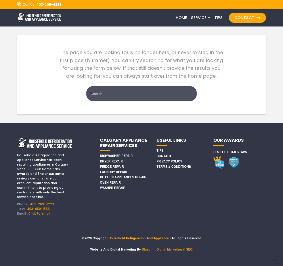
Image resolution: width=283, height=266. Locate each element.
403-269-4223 (42, 204)
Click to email (39, 213)
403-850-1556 (38, 209)
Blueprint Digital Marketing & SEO (167, 249)
